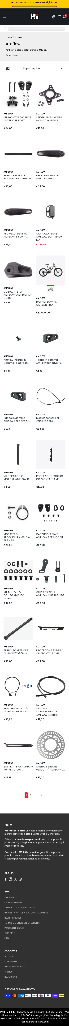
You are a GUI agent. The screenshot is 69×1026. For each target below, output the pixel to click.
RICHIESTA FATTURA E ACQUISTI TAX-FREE (26, 912)
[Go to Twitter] (15, 879)
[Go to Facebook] (5, 879)
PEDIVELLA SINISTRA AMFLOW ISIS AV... (48, 177)
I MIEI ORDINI (10, 961)
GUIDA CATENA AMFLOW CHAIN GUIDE (50, 594)
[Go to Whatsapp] (20, 879)
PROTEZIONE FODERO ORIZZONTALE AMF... (49, 478)
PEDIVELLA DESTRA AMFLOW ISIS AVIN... (16, 235)
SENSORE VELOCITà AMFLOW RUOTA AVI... (17, 710)
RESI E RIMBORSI (12, 917)
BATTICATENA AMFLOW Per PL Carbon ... (18, 768)
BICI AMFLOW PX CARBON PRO (46, 303)
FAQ (6, 938)
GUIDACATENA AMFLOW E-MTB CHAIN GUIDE (18, 295)
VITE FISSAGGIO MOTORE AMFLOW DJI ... (17, 479)
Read (8, 55)
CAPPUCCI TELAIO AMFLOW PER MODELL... (50, 536)
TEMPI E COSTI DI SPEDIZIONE (19, 907)
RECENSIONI (10, 976)
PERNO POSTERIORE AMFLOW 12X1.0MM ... (16, 652)
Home (9, 37)
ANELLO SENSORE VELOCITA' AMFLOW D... (50, 768)
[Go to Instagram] (11, 879)
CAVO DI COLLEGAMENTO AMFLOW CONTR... (47, 711)
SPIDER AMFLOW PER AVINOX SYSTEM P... (49, 119)
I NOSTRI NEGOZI (13, 902)
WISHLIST (9, 971)
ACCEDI (8, 956)
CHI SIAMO (10, 897)
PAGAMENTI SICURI (14, 928)
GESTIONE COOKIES (14, 966)
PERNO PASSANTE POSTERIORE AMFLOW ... (17, 178)
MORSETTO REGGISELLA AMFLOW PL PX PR (17, 537)
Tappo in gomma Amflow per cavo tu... (49, 361)
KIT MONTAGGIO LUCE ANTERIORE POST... (17, 119)
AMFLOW (8, 113)
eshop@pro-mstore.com (35, 1021)
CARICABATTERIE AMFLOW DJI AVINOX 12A (49, 236)
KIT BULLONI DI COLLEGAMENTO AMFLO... (14, 595)
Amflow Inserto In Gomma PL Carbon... (16, 361)
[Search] (5, 29)
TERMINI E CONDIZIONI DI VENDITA (21, 922)
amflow (40, 171)
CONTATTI (9, 933)
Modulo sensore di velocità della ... (47, 419)
